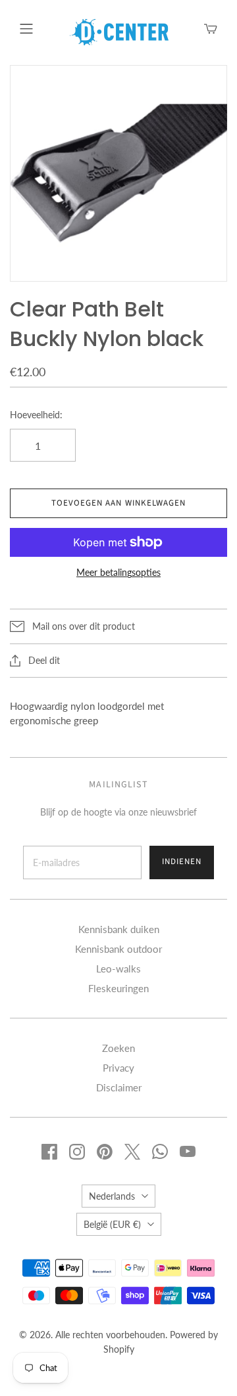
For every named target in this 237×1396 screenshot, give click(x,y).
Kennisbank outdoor (118, 949)
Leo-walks (118, 968)
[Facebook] (49, 1152)
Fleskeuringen (118, 988)
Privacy (118, 1068)
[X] (132, 1152)
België (112, 1224)
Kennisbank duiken (118, 929)
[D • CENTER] (119, 30)
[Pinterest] (105, 1152)
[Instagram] (77, 1152)
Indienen (181, 861)
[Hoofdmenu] (26, 28)
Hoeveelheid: (36, 414)
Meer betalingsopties (118, 572)
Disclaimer (119, 1087)
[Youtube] (188, 1152)
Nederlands (112, 1196)
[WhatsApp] (160, 1152)
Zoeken (118, 1048)
